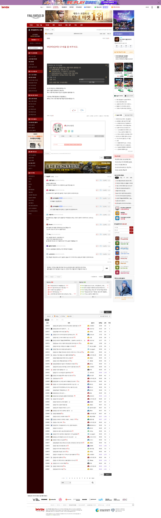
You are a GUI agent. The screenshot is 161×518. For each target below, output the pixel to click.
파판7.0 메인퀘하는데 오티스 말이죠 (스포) (65, 387)
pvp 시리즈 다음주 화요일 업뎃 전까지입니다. (66, 343)
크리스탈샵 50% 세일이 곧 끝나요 (63, 375)
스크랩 (91, 115)
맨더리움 (92, 448)
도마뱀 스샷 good (59, 440)
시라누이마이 (93, 381)
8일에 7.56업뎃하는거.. (60, 390)
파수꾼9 (91, 375)
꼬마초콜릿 (50, 33)
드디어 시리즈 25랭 (59, 463)
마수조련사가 (58, 428)
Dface (91, 410)
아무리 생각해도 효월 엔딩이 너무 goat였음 (65, 434)
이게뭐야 (92, 325)
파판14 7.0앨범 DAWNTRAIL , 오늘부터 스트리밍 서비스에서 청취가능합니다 (73, 340)
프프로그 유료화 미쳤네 (60, 416)
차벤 (30, 181)
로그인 (147, 7)
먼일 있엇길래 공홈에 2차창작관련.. (63, 396)
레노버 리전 (31, 200)
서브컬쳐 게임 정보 (33, 195)
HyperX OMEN (32, 197)
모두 (76, 144)
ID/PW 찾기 (38, 43)
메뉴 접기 (99, 136)
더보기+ (75, 282)
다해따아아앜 (58, 466)
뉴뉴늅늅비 (92, 349)
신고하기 (96, 115)
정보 (57, 319)
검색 (41, 48)
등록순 (52, 176)
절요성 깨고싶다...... (59, 393)
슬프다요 (57, 378)
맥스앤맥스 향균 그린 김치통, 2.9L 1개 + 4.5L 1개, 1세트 (124, 159)
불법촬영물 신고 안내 (91, 505)
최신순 (56, 176)
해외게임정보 (31, 189)
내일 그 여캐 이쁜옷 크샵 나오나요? (63, 337)
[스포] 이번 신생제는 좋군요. (61, 410)
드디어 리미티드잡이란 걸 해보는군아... (64, 334)
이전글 (58, 276)
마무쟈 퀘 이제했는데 (60, 448)
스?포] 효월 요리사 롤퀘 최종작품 (63, 355)
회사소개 (52, 505)
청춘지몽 (92, 419)
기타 (62, 319)
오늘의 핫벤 (31, 157)
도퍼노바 (92, 334)
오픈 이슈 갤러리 (32, 155)
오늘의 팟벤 (31, 160)
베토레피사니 (93, 425)
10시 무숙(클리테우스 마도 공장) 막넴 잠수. (65, 425)
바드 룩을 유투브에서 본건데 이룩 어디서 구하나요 (67, 352)
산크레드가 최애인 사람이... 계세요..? (64, 419)
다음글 (51, 276)
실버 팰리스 (31, 203)
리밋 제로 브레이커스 (33, 205)
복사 (53, 29)
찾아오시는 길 (101, 505)
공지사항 (108, 505)
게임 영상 (31, 192)
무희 (91, 369)
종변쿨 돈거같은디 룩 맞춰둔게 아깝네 (64, 363)
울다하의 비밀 (58, 469)
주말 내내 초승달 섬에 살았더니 (62, 349)
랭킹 (70, 136)
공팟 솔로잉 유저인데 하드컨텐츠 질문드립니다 (66, 325)
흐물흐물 (57, 413)
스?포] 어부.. (58, 422)
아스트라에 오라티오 (33, 211)
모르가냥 (92, 328)
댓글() (107, 38)
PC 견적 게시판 (32, 165)
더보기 (72, 131)
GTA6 (30, 213)
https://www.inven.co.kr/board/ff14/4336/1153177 (61, 153)
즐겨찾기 (70, 316)
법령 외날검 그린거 (59, 451)
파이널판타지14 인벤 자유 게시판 (104, 29)
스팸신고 (101, 115)
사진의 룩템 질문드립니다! (61, 361)
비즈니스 (58, 505)
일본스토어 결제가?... (60, 328)
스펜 (91, 337)
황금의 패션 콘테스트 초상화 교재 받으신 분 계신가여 (68, 442)
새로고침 (109, 176)
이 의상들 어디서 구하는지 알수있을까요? (65, 454)
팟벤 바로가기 (32, 176)
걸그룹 (30, 184)
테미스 (91, 363)
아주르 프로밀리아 (33, 208)
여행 (30, 187)
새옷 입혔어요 (58, 457)
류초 (91, 393)
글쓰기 (107, 312)
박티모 (91, 384)
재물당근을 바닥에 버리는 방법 (62, 358)
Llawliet (91, 401)
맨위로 (101, 276)
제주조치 (92, 372)
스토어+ (131, 52)
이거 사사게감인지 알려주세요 (62, 372)
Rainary (91, 460)
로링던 (91, 343)
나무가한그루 (93, 355)
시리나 (91, 440)
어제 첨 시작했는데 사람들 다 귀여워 (63, 346)
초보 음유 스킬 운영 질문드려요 (62, 431)
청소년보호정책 (81, 505)
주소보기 (47, 29)
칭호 (78, 136)
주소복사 (47, 153)
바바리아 (92, 396)
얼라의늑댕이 (93, 407)
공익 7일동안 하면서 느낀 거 (61, 407)
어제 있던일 (57, 399)
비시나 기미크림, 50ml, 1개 (121, 164)
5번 (66, 144)
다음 (92, 478)
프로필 (62, 136)
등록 (107, 268)
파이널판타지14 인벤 (36, 30)
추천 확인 (106, 115)
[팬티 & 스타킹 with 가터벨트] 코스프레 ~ (64, 381)
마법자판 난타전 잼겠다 (60, 401)
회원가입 (31, 43)
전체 (47, 319)
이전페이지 (94, 276)
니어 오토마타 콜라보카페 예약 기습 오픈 (64, 384)
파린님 (91, 431)
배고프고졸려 (93, 346)
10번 (69, 144)
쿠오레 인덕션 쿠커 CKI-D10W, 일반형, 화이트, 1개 (124, 162)
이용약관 (64, 505)
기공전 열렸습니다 (59, 369)
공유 (88, 115)
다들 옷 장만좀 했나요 (60, 445)
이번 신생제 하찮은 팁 (60, 404)
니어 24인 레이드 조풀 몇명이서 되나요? (64, 460)
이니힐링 (69, 131)
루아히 (91, 390)
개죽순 (91, 331)
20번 (73, 144)
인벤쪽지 (65, 131)
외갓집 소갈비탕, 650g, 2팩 (121, 170)
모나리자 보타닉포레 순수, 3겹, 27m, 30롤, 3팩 (124, 167)
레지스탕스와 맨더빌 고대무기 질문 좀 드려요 (66, 366)
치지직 (30, 179)
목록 (104, 38)
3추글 (63, 316)
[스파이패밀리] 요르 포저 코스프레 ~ (63, 437)
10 (89, 478)
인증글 (56, 316)
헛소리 (91, 387)
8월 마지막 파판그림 (59, 331)
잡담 (52, 319)
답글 (109, 186)
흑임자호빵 (92, 416)
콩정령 (91, 361)
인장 (55, 136)
